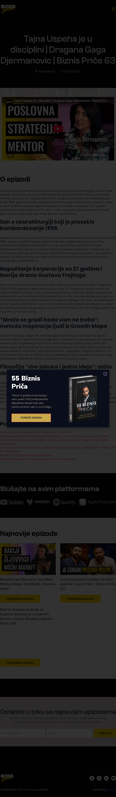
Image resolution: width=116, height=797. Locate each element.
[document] (58, 398)
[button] (105, 374)
